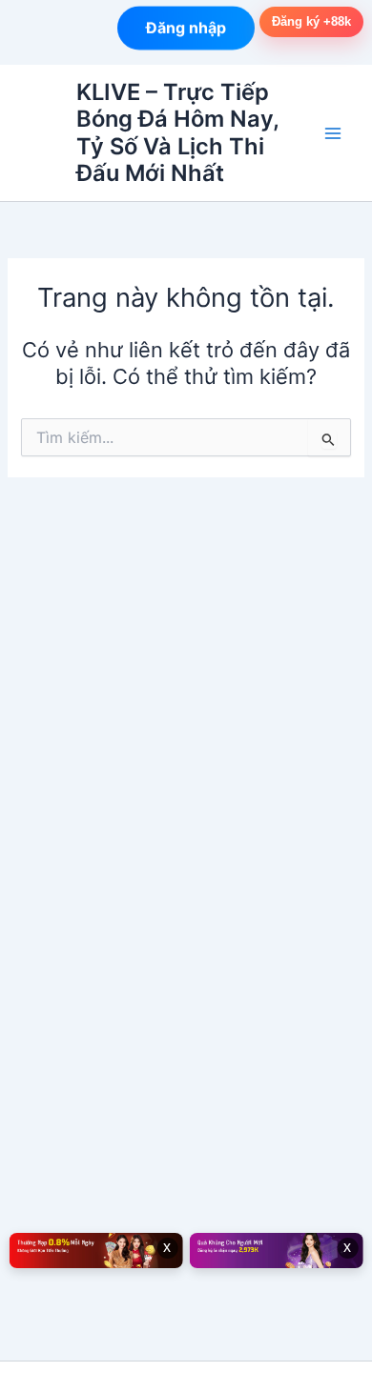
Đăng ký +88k (311, 21)
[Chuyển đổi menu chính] (333, 133)
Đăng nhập (186, 27)
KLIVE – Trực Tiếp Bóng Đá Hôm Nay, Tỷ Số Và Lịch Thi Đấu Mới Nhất (177, 132)
